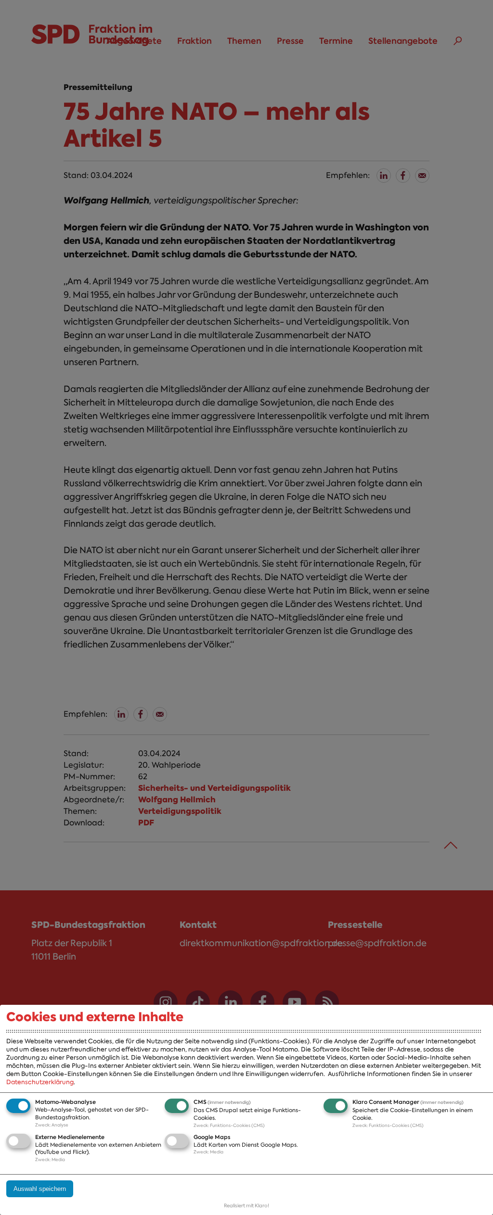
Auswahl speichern (39, 1188)
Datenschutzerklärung (40, 1082)
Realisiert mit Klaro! (246, 1205)
